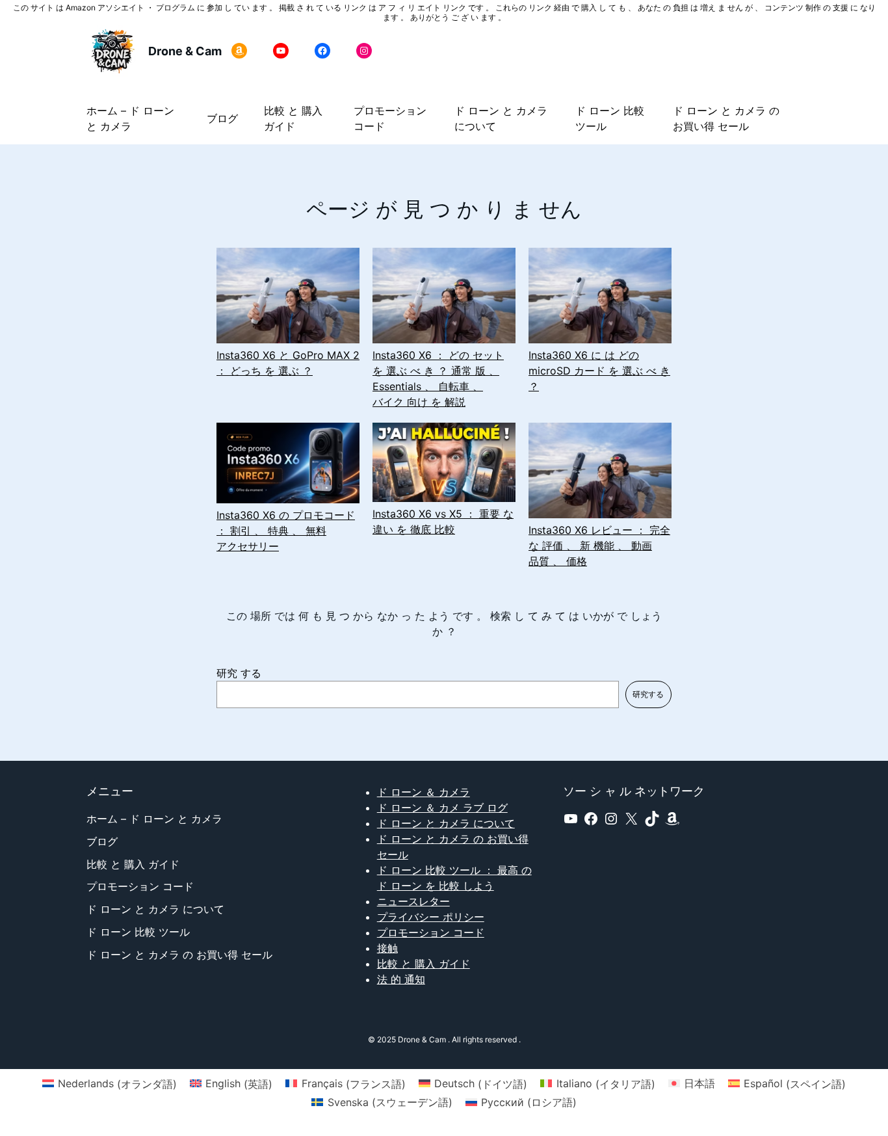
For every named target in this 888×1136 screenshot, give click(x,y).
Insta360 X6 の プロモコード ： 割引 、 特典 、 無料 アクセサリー (285, 531)
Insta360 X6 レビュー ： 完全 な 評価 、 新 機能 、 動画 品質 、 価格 (599, 545)
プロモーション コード (430, 932)
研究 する (238, 673)
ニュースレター (413, 901)
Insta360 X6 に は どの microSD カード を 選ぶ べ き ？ (599, 371)
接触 (387, 948)
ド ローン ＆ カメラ (423, 792)
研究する (648, 694)
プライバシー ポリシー (430, 916)
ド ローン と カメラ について (446, 823)
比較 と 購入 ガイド (423, 963)
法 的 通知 (401, 979)
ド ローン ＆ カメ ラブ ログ (442, 807)
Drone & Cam (185, 51)
